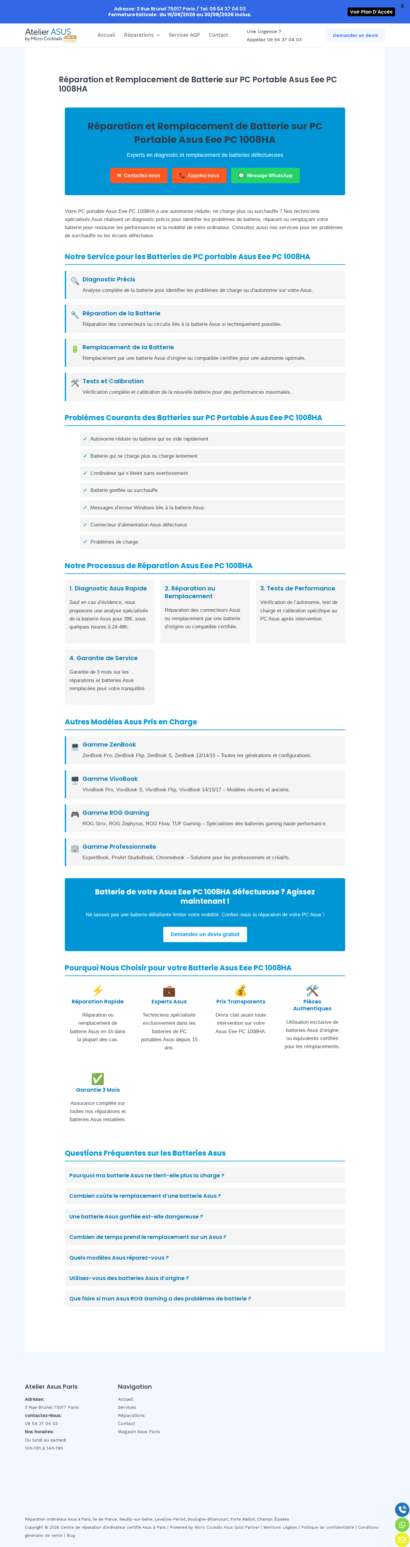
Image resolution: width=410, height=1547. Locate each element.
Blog (70, 1535)
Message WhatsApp (265, 175)
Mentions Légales (280, 1527)
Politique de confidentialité (327, 1527)
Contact (218, 35)
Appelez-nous (199, 175)
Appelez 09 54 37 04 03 (274, 39)
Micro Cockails (208, 1527)
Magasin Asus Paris (139, 1431)
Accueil (106, 35)
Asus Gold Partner (241, 1527)
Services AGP (184, 35)
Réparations (139, 35)
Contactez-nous (138, 175)
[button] (157, 34)
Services (127, 1407)
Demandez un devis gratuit (205, 934)
